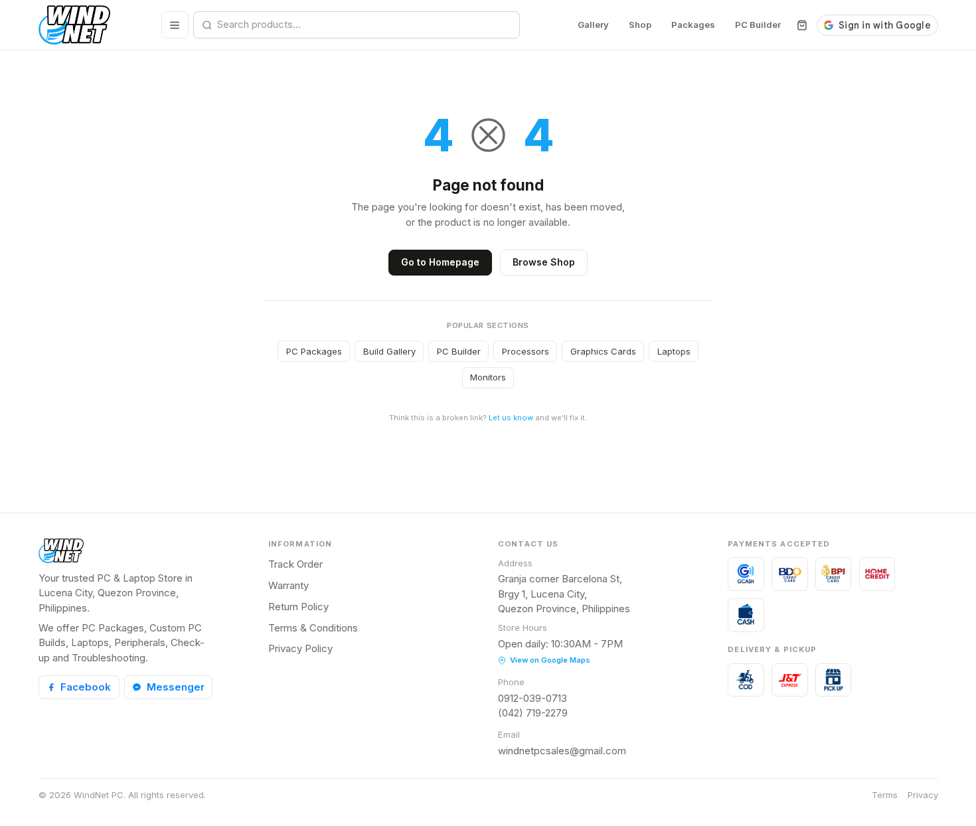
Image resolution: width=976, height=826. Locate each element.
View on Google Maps (550, 660)
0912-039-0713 (532, 698)
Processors (525, 351)
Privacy (923, 794)
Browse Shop (544, 262)
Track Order (295, 564)
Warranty (288, 585)
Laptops (674, 351)
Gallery (593, 24)
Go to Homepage (440, 262)
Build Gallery (389, 351)
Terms (885, 794)
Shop (640, 24)
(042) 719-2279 (533, 712)
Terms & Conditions (313, 627)
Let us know (511, 417)
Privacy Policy (300, 648)
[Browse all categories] (175, 25)
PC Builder (758, 24)
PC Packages (314, 351)
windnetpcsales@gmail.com (562, 750)
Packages (693, 24)
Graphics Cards (603, 351)
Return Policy (298, 606)
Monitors (488, 377)
